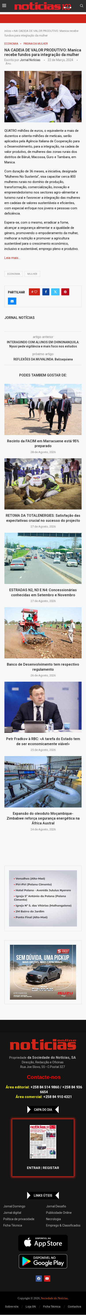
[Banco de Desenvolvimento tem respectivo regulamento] (43, 632)
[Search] (81, 6)
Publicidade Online (59, 1212)
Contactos (74, 1306)
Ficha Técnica (12, 1225)
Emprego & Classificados (63, 1225)
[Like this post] (35, 291)
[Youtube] (47, 1278)
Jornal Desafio (56, 1206)
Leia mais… (12, 258)
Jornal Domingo (14, 1206)
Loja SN (31, 1306)
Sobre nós (11, 1306)
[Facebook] (39, 1278)
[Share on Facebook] (45, 291)
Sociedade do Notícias (54, 1298)
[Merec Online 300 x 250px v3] (43, 972)
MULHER (32, 274)
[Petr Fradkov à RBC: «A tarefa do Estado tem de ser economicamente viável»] (43, 707)
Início (7, 31)
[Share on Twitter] (55, 291)
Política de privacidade (18, 1219)
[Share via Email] (12, 301)
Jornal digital (12, 1212)
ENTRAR (33, 1168)
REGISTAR (51, 1168)
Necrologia (53, 1219)
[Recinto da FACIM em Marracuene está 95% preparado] (43, 409)
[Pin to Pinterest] (65, 291)
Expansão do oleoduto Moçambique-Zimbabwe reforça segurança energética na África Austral (43, 818)
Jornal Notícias (30, 60)
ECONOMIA (13, 274)
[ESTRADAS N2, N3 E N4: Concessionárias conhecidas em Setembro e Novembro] (43, 558)
